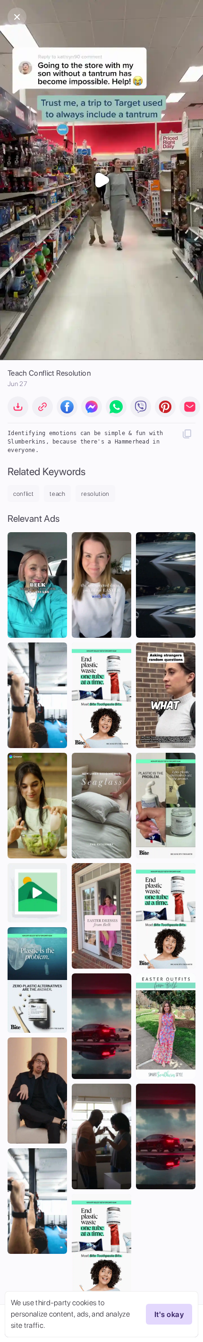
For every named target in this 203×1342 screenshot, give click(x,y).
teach (57, 493)
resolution (95, 493)
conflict (23, 493)
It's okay (169, 1314)
